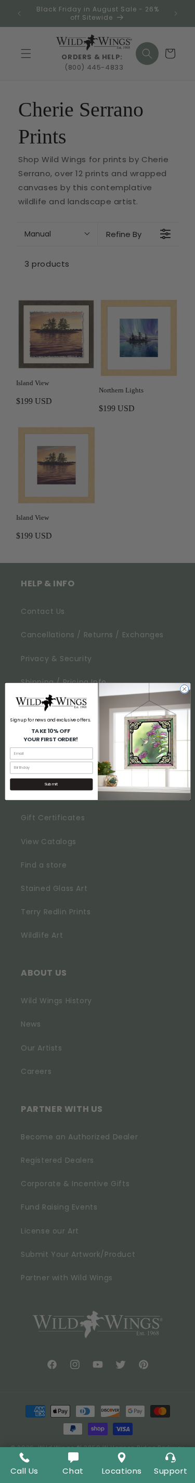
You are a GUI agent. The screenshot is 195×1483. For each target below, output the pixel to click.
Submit (51, 784)
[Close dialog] (184, 689)
